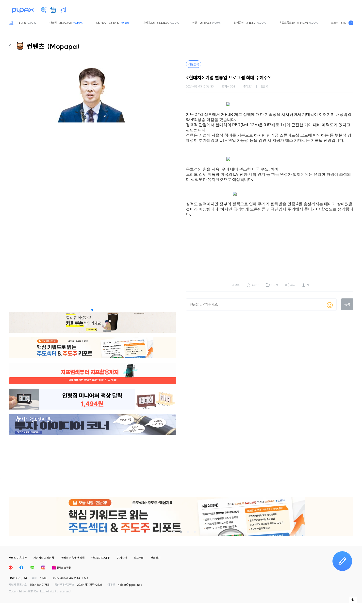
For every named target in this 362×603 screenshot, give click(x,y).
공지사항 (122, 558)
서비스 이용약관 (18, 558)
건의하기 (155, 558)
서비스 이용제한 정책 (72, 558)
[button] (92, 310)
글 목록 (235, 285)
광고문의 (139, 558)
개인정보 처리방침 (43, 558)
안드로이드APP (100, 558)
